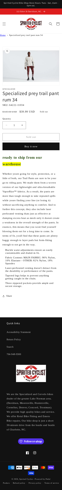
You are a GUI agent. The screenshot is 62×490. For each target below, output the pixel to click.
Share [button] (9, 296)
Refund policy (19, 483)
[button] (4, 24)
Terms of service (51, 483)
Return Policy (14, 339)
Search (10, 347)
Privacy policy (35, 483)
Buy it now (31, 146)
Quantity (6, 118)
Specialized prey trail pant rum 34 (26, 35)
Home (3, 35)
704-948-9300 (14, 354)
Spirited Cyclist (26, 479)
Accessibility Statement (19, 332)
